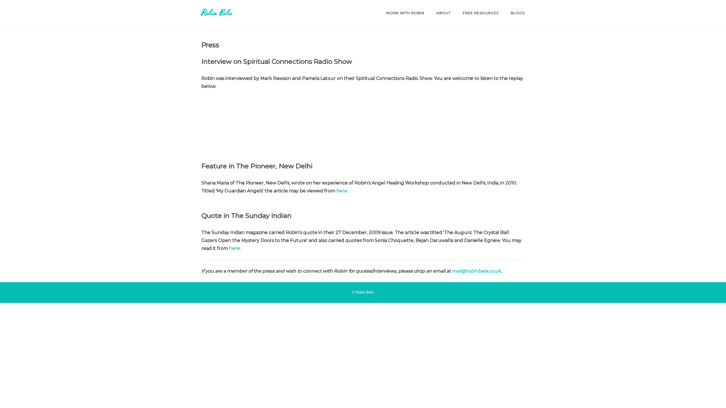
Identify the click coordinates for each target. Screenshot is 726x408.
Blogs (518, 13)
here (341, 191)
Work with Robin (405, 13)
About (443, 13)
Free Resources (481, 13)
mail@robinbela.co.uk (476, 271)
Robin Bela (217, 13)
